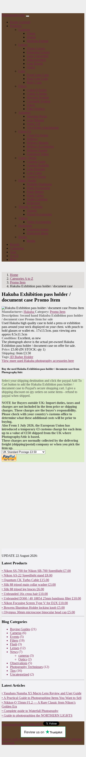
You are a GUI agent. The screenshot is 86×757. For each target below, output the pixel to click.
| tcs (36, 739)
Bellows (32, 139)
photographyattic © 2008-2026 (22, 724)
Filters (31, 105)
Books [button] (22, 237)
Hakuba (29, 311)
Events (14, 636)
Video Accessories (39, 222)
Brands (14, 244)
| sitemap (76, 739)
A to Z (14, 256)
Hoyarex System (38, 97)
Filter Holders (36, 109)
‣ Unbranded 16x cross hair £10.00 (25, 594)
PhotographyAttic (13, 15)
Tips (13, 670)
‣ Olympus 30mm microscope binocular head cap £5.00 (38, 612)
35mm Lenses (36, 48)
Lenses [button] (23, 44)
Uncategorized (19, 674)
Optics (31, 67)
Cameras (16, 633)
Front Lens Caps (38, 75)
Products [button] (16, 26)
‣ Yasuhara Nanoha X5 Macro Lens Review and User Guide (41, 693)
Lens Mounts (35, 120)
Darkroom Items (37, 233)
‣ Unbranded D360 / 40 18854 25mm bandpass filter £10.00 (41, 598)
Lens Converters (37, 56)
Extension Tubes (38, 154)
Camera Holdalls (38, 165)
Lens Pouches (36, 169)
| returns (26, 739)
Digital (31, 37)
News (14, 652)
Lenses (14, 648)
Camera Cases (36, 161)
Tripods (32, 210)
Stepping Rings (37, 116)
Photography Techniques (26, 667)
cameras (23, 655)
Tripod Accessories (39, 214)
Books (31, 240)
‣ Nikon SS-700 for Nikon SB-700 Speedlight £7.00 (36, 571)
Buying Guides (20, 629)
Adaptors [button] (24, 112)
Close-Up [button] (24, 131)
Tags (13, 252)
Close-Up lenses (37, 135)
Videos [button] (23, 218)
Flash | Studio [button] (27, 180)
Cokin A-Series (37, 93)
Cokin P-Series (37, 90)
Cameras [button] (24, 29)
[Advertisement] (43, 505)
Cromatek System (38, 101)
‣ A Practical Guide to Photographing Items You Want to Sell (41, 698)
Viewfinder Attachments (43, 127)
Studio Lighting (37, 199)
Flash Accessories (38, 188)
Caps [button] (21, 71)
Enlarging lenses (37, 229)
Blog (13, 259)
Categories (17, 248)
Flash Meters (35, 191)
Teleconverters (36, 60)
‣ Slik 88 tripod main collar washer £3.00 (29, 584)
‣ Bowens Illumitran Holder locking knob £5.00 (33, 607)
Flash (13, 644)
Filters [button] (22, 86)
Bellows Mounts (37, 142)
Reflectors (33, 203)
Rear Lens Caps (37, 78)
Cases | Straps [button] (27, 158)
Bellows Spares (37, 150)
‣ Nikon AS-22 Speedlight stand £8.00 (27, 575)
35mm (31, 33)
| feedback (62, 739)
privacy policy (11, 739)
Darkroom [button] (25, 225)
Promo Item (57, 311)
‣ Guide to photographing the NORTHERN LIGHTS (37, 715)
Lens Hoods (35, 63)
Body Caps (34, 82)
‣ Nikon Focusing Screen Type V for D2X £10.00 (35, 603)
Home (20, 22)
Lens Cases (34, 173)
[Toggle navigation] (27, 16)
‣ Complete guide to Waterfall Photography (30, 711)
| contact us (47, 739)
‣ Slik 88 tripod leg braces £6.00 (23, 589)
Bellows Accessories (40, 146)
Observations (18, 663)
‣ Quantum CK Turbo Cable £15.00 (25, 580)
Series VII (33, 124)
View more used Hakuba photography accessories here (38, 360)
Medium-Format (37, 41)
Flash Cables (35, 195)
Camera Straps (36, 176)
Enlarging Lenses (38, 52)
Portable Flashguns (39, 184)
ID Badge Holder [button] (21, 357)
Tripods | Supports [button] (30, 207)
